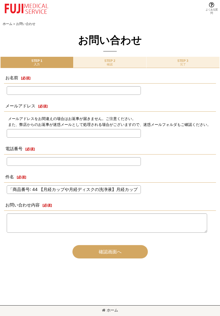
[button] (211, 8)
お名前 (11, 77)
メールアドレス (20, 105)
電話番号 (14, 148)
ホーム (112, 310)
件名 (9, 176)
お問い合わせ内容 (22, 205)
